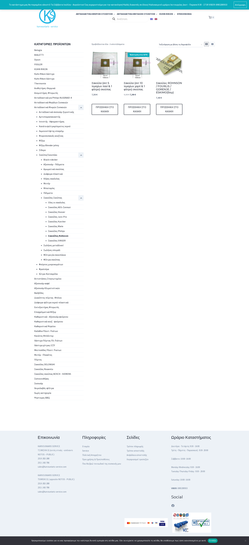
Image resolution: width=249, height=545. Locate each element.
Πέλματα (48, 192)
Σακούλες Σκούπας (53, 197)
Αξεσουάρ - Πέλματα (54, 164)
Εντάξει (212, 540)
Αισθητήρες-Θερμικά (44, 88)
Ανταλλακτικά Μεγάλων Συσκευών (51, 102)
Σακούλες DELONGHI (44, 364)
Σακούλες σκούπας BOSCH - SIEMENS (52, 373)
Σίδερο (42, 150)
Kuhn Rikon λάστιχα (44, 73)
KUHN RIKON (41, 69)
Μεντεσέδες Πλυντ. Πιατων (47, 350)
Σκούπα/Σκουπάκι (48, 154)
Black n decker (51, 159)
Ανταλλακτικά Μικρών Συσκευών (50, 107)
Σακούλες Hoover (56, 212)
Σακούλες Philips (56, 231)
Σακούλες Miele (55, 226)
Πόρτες (38, 359)
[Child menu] (81, 198)
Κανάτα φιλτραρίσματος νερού (54, 126)
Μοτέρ (47, 183)
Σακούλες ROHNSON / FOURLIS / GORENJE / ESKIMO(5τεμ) (169, 88)
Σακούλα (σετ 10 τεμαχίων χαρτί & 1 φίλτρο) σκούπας (134, 86)
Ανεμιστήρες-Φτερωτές (46, 92)
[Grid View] (206, 44)
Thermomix (40, 83)
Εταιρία (85, 446)
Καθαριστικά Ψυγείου (45, 326)
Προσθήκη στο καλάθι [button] (105, 109)
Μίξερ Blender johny (49, 145)
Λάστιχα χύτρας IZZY (44, 345)
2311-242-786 (43, 462)
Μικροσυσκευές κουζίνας (51, 135)
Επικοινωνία (184, 13)
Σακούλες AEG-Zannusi (59, 207)
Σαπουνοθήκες (41, 378)
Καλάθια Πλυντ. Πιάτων (46, 331)
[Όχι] (245, 540)
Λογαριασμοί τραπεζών (137, 459)
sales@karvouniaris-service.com (52, 466)
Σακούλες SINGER (57, 240)
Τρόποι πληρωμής (135, 446)
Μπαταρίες (49, 188)
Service (85, 450)
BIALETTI (39, 54)
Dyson (37, 59)
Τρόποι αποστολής (135, 450)
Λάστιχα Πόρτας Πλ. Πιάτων (48, 340)
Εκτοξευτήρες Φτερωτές (46, 307)
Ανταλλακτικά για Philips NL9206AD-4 (53, 97)
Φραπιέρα (44, 269)
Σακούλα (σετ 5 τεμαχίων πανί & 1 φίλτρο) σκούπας (102, 86)
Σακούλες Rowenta (43, 369)
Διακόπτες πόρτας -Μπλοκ (48, 297)
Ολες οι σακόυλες (56, 202)
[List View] (212, 44)
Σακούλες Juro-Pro (57, 216)
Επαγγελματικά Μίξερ (45, 312)
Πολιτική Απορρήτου (91, 455)
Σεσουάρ (38, 383)
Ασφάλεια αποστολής (137, 455)
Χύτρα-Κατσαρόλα (48, 273)
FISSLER (38, 64)
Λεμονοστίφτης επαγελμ (51, 131)
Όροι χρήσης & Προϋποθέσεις (96, 459)
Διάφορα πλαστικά (53, 173)
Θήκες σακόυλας (52, 178)
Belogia (38, 50)
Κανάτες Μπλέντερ (43, 335)
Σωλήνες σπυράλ (52, 250)
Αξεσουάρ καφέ (42, 283)
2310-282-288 (43, 458)
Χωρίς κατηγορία (42, 392)
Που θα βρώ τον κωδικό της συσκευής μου (101, 463)
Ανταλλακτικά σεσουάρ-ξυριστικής (56, 112)
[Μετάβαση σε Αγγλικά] (156, 19)
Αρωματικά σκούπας (54, 169)
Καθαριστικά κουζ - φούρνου (48, 321)
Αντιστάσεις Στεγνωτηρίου (47, 278)
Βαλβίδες (39, 292)
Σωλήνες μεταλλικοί (54, 245)
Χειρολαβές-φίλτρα (44, 388)
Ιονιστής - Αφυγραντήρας (51, 121)
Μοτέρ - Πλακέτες (43, 354)
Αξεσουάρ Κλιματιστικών (47, 288)
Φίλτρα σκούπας (52, 259)
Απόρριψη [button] (240, 4)
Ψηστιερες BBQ (42, 397)
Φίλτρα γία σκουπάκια (55, 254)
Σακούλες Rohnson (58, 235)
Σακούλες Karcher (57, 221)
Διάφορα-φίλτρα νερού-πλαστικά (51, 302)
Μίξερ (42, 140)
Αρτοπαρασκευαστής (49, 116)
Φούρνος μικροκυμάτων (51, 264)
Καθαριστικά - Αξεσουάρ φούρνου (51, 316)
